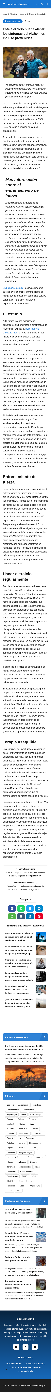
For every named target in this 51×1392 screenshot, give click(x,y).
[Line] (12, 916)
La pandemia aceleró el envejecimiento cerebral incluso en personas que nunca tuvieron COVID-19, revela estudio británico (17, 990)
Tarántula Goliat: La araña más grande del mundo (17, 1259)
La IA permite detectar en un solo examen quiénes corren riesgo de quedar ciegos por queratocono (19, 950)
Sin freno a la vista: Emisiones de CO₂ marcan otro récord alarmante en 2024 (24, 1048)
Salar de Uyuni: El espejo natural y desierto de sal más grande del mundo (19, 1236)
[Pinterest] (39, 916)
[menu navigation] (4, 4)
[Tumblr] (21, 916)
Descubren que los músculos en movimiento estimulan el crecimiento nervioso (19, 936)
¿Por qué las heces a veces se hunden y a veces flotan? (19, 1211)
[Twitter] (30, 908)
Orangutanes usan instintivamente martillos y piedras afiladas (18, 1284)
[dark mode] (42, 4)
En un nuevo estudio (13, 288)
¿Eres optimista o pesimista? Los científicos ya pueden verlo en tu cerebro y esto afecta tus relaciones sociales (19, 1003)
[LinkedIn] (30, 916)
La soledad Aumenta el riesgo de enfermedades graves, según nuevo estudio (19, 976)
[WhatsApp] (21, 908)
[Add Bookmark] (27, 21)
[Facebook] (12, 908)
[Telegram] (39, 908)
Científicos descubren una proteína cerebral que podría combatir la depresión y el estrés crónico (19, 963)
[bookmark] (47, 4)
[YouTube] (35, 1347)
